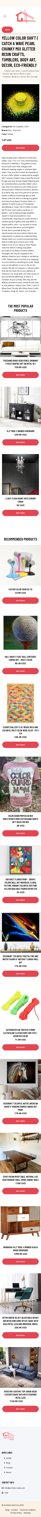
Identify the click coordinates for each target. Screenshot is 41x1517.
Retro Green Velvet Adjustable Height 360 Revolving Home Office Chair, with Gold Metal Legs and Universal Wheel (20, 1320)
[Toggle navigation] (5, 16)
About (8, 1472)
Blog (8, 1463)
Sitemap (27, 1513)
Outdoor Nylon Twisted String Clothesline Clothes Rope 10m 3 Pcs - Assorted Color (20, 1032)
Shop (7, 30)
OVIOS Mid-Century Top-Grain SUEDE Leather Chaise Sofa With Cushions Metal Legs (20, 1394)
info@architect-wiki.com (30, 3)
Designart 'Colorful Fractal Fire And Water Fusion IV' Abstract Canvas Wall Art (21, 959)
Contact (9, 1467)
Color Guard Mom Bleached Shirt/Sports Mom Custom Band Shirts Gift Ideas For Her (20, 818)
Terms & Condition (28, 1510)
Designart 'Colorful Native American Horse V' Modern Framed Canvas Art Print (20, 1106)
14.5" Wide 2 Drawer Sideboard (20, 431)
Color (26, 126)
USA (5, 3)
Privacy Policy (16, 1513)
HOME (9, 1458)
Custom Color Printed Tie (20, 589)
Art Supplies (18, 126)
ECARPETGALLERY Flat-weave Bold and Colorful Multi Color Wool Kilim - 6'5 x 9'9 (20, 730)
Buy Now (20, 148)
